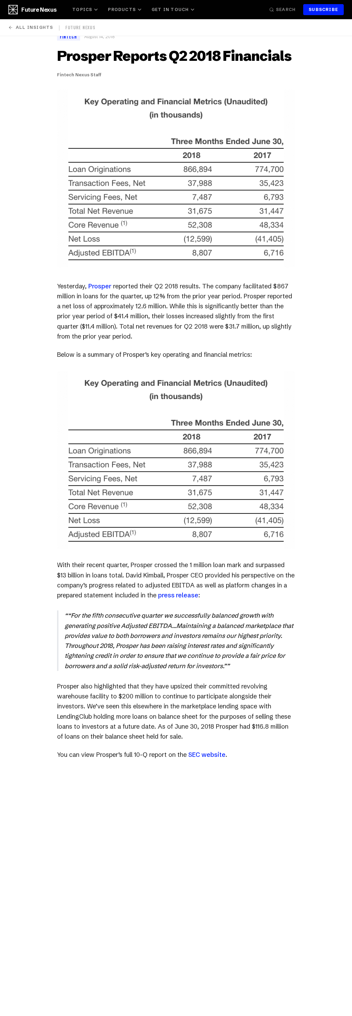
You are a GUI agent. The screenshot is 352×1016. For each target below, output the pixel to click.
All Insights (34, 27)
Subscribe (323, 9)
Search (286, 9)
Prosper (99, 286)
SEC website (207, 755)
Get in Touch (170, 9)
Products (122, 9)
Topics (82, 9)
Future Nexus (38, 9)
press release (178, 595)
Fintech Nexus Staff (79, 74)
